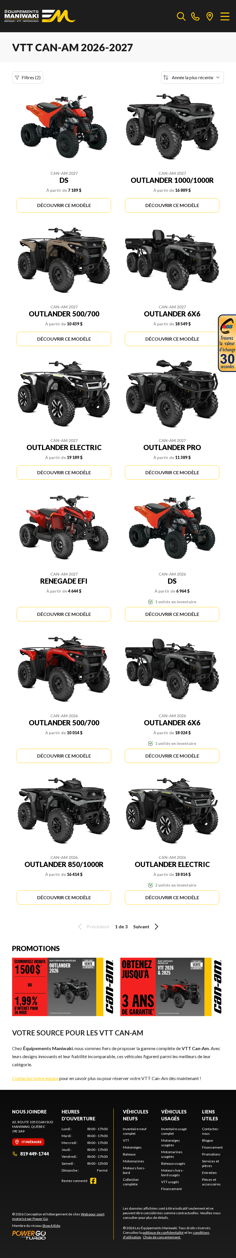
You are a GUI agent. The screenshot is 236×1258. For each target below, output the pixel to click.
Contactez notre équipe (35, 1078)
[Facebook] (93, 1180)
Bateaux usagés (173, 1163)
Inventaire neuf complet (134, 1131)
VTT (126, 1140)
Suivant (141, 926)
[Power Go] (62, 1235)
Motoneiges (132, 1147)
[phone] (195, 16)
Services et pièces (210, 1163)
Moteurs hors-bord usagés (172, 1172)
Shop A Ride (51, 1225)
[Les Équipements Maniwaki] (40, 16)
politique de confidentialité (163, 1232)
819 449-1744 (34, 1153)
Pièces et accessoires (211, 1181)
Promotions (211, 1154)
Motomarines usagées (171, 1154)
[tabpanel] (85, 1150)
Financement (171, 1189)
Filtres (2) (31, 77)
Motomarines (133, 1161)
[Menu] (224, 16)
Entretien (209, 1172)
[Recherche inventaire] (181, 16)
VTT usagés (170, 1182)
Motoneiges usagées (170, 1142)
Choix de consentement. (162, 1237)
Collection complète (131, 1181)
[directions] (209, 16)
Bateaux (129, 1154)
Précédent (98, 926)
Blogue (207, 1140)
